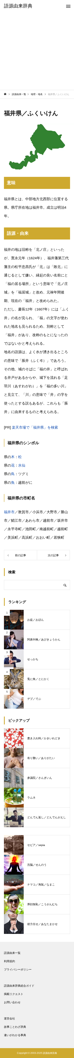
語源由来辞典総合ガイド (19, 985)
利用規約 (9, 961)
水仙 (21, 465)
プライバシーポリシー (18, 969)
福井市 (9, 512)
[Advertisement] (37, 51)
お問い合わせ (12, 1002)
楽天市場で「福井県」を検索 (35, 427)
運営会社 (9, 1018)
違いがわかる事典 (15, 1035)
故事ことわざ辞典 (15, 1026)
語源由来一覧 (12, 952)
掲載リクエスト (13, 994)
